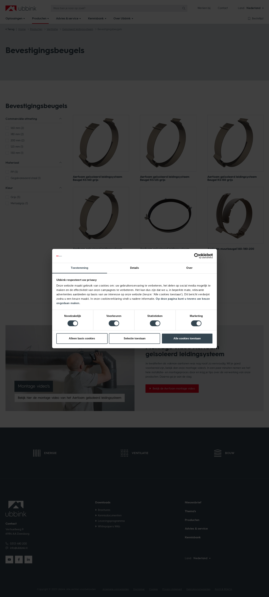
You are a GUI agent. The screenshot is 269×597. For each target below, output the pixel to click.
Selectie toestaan (134, 338)
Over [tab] (189, 268)
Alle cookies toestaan (187, 338)
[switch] (114, 323)
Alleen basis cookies (82, 338)
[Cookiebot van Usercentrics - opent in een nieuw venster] (197, 256)
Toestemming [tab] (79, 268)
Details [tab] (134, 268)
